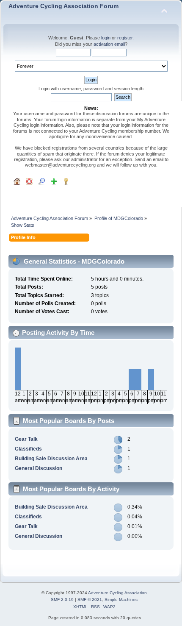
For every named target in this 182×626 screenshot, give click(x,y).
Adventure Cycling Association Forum (63, 6)
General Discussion (38, 468)
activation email (109, 44)
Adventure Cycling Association (117, 592)
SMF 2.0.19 (62, 599)
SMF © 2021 (89, 599)
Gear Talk (26, 439)
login (105, 37)
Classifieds (28, 449)
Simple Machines (121, 599)
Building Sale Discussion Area (51, 459)
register (124, 37)
